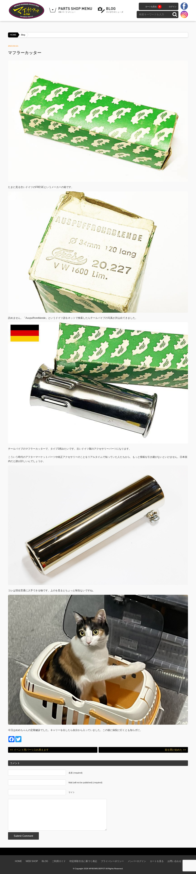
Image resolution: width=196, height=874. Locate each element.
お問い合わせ (174, 861)
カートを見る (152, 6)
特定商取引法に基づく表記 (83, 861)
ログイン (172, 6)
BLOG (111, 10)
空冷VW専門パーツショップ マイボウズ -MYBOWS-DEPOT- (27, 10)
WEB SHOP (32, 861)
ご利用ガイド (59, 861)
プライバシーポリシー (112, 861)
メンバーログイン (137, 861)
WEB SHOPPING (71, 10)
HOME (13, 35)
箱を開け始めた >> (175, 749)
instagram (184, 14)
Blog (23, 35)
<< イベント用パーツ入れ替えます (29, 749)
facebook (184, 6)
